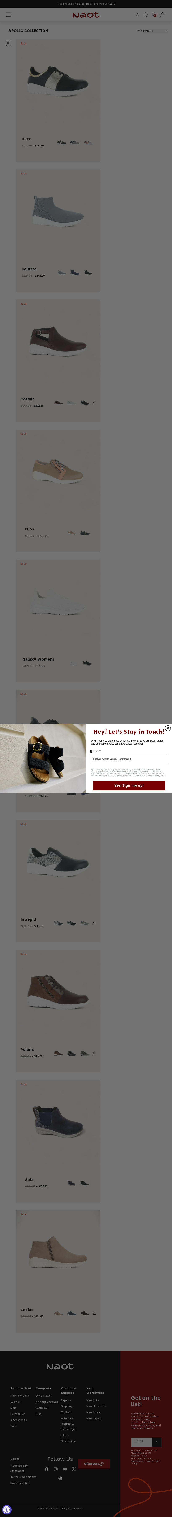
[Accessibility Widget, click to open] (7, 1509)
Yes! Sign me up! (129, 785)
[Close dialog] (168, 728)
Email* (95, 751)
